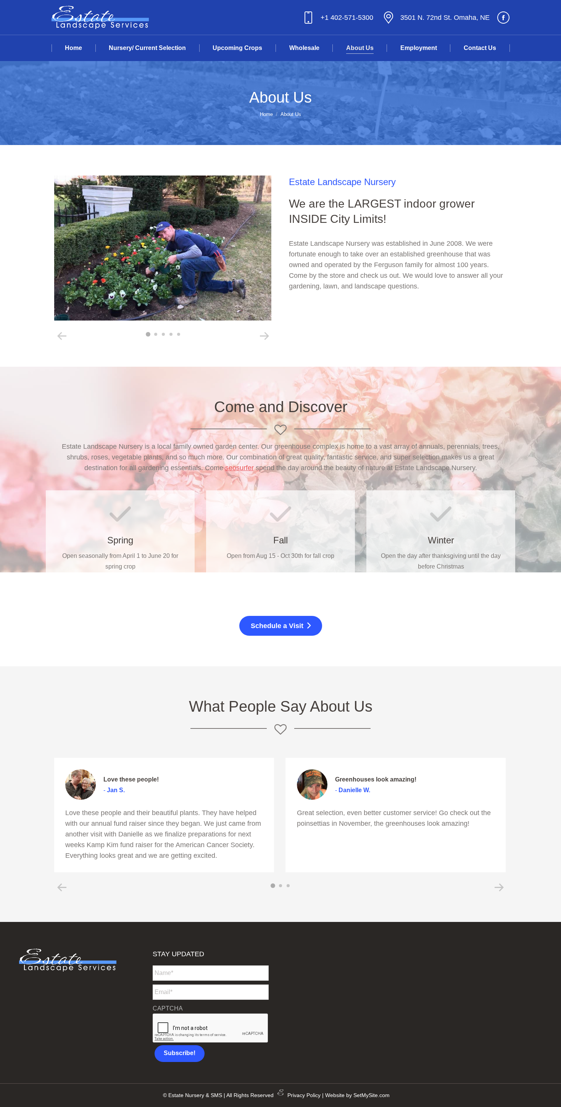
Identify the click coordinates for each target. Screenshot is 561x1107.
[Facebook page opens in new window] (503, 17)
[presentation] (211, 1028)
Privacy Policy (304, 1095)
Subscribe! (179, 1053)
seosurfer (239, 468)
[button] (61, 336)
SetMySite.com (371, 1095)
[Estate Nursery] (162, 248)
